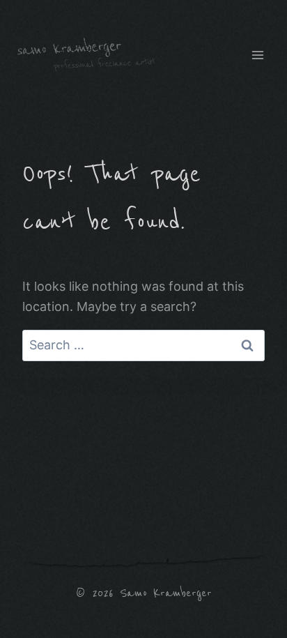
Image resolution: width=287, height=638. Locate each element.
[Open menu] (257, 55)
